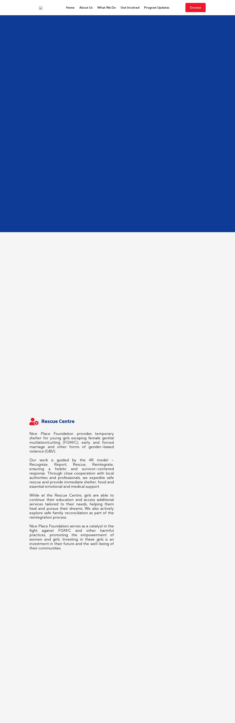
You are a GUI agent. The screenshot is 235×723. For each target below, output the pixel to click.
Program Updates (156, 7)
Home (70, 7)
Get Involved (130, 7)
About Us (86, 7)
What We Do (106, 7)
